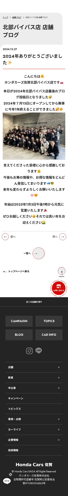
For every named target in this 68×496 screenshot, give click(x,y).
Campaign (19, 321)
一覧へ (27, 253)
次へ (54, 237)
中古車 (12, 388)
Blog (19, 335)
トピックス (14, 409)
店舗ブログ (16, 17)
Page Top (61, 276)
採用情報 (13, 450)
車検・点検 (14, 419)
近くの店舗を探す (34, 301)
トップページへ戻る (18, 271)
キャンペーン (15, 398)
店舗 (10, 367)
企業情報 (13, 440)
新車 (10, 377)
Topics (49, 321)
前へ (13, 237)
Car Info (49, 335)
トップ (5, 17)
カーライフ (14, 429)
